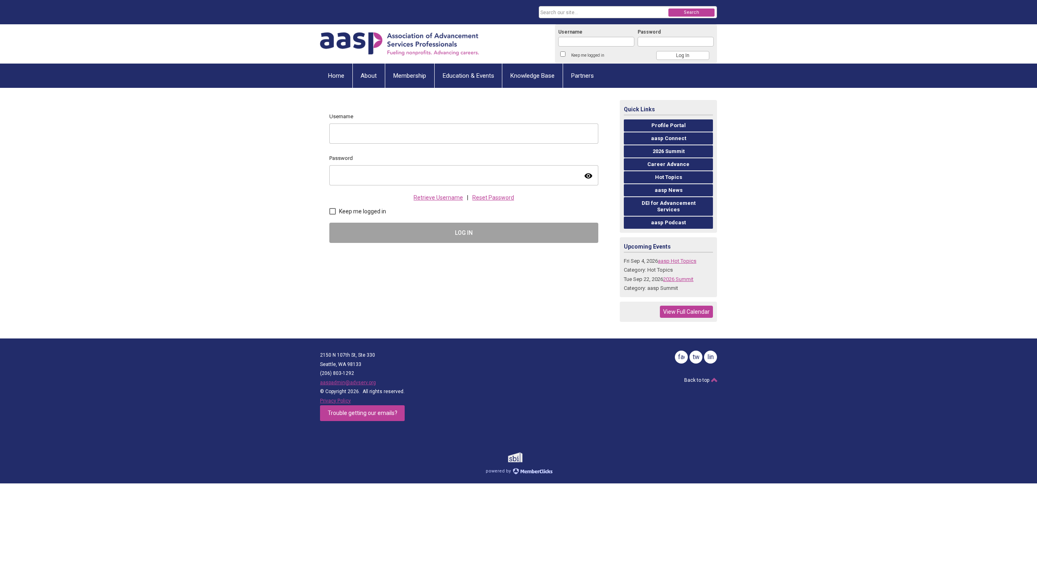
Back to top (697, 380)
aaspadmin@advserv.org (348, 382)
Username (570, 32)
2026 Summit (678, 279)
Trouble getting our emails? (362, 413)
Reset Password (493, 197)
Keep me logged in (587, 55)
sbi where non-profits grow (526, 457)
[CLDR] (399, 43)
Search (691, 12)
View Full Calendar (686, 312)
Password (649, 32)
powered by (499, 471)
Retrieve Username (438, 197)
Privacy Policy (335, 401)
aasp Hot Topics (677, 261)
